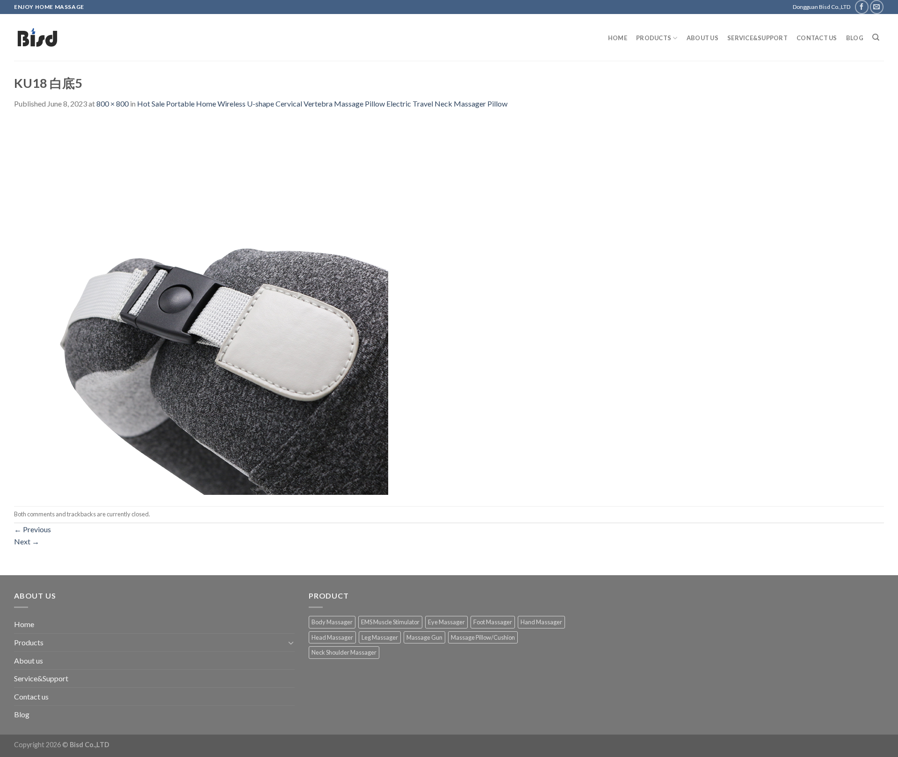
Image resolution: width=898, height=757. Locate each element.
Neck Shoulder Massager (344, 652)
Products (653, 38)
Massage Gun (424, 637)
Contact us (817, 38)
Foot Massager (492, 622)
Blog (854, 38)
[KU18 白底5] (201, 306)
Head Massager (332, 637)
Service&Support (757, 38)
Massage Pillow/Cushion (483, 637)
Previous (32, 529)
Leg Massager (380, 637)
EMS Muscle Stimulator (390, 622)
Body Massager (332, 622)
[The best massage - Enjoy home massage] (110, 37)
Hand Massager (541, 622)
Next (26, 541)
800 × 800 (112, 103)
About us (702, 38)
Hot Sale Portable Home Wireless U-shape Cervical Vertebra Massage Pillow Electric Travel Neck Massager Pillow (322, 103)
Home (617, 38)
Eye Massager (446, 622)
